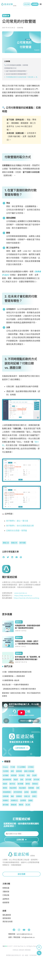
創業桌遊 (19, 771)
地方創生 (21, 775)
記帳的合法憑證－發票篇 (16, 530)
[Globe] (29, 930)
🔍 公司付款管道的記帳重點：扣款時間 (16, 65)
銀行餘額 (5, 804)
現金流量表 (22, 788)
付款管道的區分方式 (10, 68)
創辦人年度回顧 (29, 771)
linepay (5, 767)
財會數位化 (14, 800)
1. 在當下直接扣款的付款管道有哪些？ (15, 71)
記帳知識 (5, 796)
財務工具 (27, 796)
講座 (12, 796)
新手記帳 (36, 779)
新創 (21, 779)
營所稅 (28, 784)
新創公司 (14, 543)
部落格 (14, 5)
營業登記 (35, 784)
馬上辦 (28, 804)
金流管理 (23, 800)
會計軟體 (20, 784)
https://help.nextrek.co (23, 595)
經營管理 (6, 903)
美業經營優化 (7, 792)
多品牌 (34, 775)
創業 (12, 771)
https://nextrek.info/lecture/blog (26, 598)
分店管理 (5, 771)
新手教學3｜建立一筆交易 (17, 521)
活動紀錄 (6, 892)
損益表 (16, 779)
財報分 (34, 796)
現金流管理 (13, 788)
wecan (21, 950)
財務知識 (6, 15)
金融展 (30, 800)
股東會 (26, 792)
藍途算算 (34, 792)
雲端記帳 (13, 804)
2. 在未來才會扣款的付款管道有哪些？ (16, 74)
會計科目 (12, 784)
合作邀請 (5, 775)
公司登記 (31, 767)
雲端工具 (6, 543)
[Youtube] (24, 930)
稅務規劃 (31, 788)
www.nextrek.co (20, 593)
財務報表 (19, 796)
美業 (37, 788)
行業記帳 (6, 895)
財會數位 (5, 800)
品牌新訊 (6, 899)
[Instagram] (19, 930)
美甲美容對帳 (18, 792)
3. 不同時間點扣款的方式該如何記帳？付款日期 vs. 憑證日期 (21, 77)
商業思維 (13, 775)
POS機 (13, 767)
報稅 (28, 775)
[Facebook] (14, 930)
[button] (40, 4)
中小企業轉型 (21, 767)
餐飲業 (21, 804)
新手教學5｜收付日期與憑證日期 (20, 526)
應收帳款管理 (7, 779)
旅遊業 (5, 784)
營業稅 (5, 788)
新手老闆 (22, 543)
